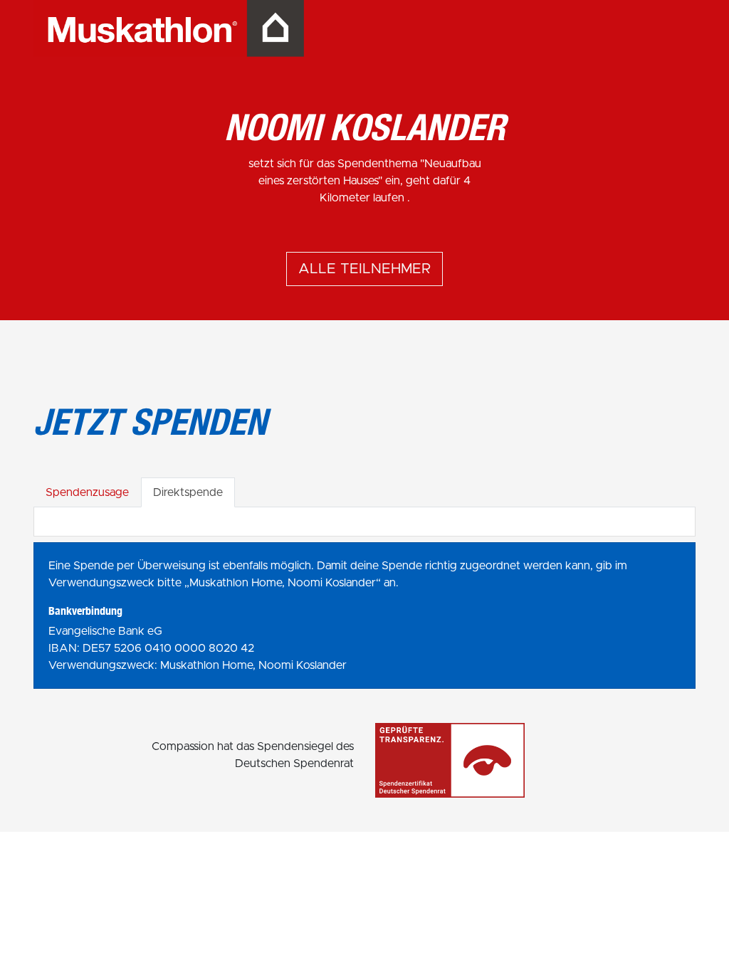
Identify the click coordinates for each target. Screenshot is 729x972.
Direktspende (188, 492)
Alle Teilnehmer (364, 269)
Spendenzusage (87, 492)
